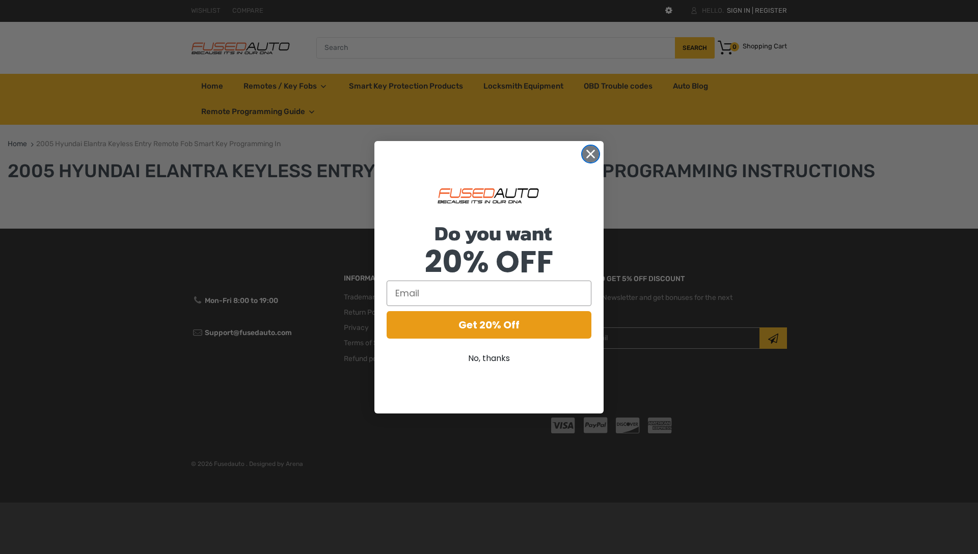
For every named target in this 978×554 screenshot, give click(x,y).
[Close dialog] (591, 154)
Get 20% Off (489, 325)
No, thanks (489, 358)
